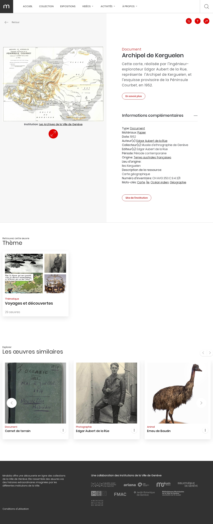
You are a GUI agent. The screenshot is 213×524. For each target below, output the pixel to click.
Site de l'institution (136, 197)
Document (137, 128)
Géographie (178, 182)
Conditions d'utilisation (15, 509)
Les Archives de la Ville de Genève (61, 124)
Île (147, 182)
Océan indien (160, 182)
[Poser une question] (198, 21)
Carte (141, 182)
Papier (141, 133)
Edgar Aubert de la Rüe (151, 141)
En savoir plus (133, 96)
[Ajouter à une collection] (189, 21)
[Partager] (206, 21)
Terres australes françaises (152, 157)
